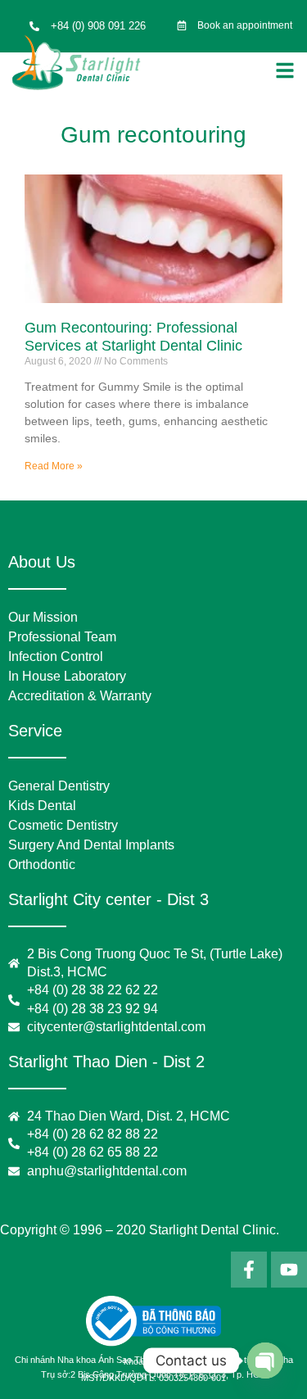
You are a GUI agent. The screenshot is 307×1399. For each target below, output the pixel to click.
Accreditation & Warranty (79, 696)
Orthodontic (41, 865)
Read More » (54, 466)
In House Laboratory (67, 676)
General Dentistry (59, 786)
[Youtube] (289, 1270)
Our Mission (43, 617)
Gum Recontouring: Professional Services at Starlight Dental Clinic (133, 336)
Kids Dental (42, 806)
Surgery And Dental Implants (91, 845)
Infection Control (55, 656)
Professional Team (62, 637)
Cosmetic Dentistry (63, 825)
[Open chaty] (265, 1360)
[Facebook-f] (249, 1270)
